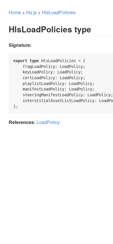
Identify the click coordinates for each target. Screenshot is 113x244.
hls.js (31, 12)
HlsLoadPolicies (59, 12)
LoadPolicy (48, 122)
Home (15, 12)
